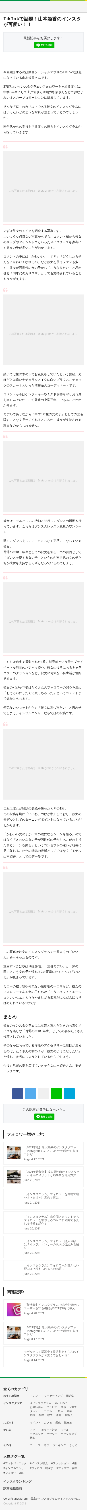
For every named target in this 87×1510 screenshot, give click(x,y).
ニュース (35, 1445)
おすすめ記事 (11, 1396)
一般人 (59, 1411)
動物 (32, 1415)
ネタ (46, 1445)
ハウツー (52, 1433)
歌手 (50, 1415)
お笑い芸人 (36, 1407)
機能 (32, 1437)
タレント (35, 1411)
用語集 (70, 1395)
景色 (58, 1422)
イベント (35, 1422)
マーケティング (53, 1395)
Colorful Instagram (43, 7)
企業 (69, 1411)
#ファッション (60, 1463)
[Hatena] (69, 1093)
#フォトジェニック (15, 1463)
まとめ (73, 1445)
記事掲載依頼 (12, 1489)
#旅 (74, 1463)
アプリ (34, 1429)
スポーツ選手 (69, 1407)
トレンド (35, 1395)
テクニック (36, 1433)
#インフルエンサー (15, 1468)
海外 (58, 1415)
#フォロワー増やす (41, 1468)
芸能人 (69, 1415)
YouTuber (61, 1403)
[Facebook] (17, 1093)
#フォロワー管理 (66, 1468)
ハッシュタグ (69, 1433)
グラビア (52, 1407)
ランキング (59, 1445)
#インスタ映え (39, 1463)
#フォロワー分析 (13, 1473)
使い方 (7, 1430)
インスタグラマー (14, 1403)
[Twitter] (30, 1093)
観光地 (68, 1422)
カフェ (48, 1422)
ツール (65, 1429)
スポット (8, 1422)
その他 (7, 1445)
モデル (48, 1411)
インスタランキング (17, 1481)
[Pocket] (43, 1093)
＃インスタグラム (40, 1403)
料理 (41, 1415)
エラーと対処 (49, 1429)
